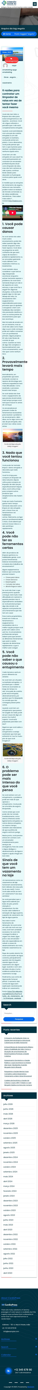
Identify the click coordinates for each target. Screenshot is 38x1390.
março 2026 (8, 1123)
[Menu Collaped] (35, 4)
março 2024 (8, 1186)
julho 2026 (8, 1104)
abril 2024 (7, 1181)
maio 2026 (8, 1114)
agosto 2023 (9, 1215)
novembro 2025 (10, 1133)
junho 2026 (8, 1109)
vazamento (7, 83)
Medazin (30, 1387)
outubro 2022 (9, 1244)
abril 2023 (7, 1229)
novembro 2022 (10, 1239)
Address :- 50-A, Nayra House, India (16, 1324)
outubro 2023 (9, 1210)
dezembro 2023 (10, 1200)
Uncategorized (12, 61)
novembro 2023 (10, 1205)
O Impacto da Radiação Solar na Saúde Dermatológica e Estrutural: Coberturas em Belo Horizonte (17, 1040)
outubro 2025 (9, 1138)
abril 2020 (7, 1273)
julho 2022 (8, 1258)
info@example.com (11, 1331)
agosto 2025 (9, 1147)
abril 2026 (7, 1118)
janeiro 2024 (9, 1196)
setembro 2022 (10, 1249)
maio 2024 (8, 1176)
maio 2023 (8, 1224)
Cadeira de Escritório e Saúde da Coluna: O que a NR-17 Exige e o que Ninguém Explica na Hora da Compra (18, 1082)
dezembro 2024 (10, 1157)
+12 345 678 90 (23, 1369)
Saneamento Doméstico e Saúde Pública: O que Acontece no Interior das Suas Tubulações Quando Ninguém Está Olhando (17, 1063)
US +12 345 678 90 (9, 1328)
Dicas (6, 77)
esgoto (13, 77)
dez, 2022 (6, 52)
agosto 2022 (9, 1253)
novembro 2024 (10, 1162)
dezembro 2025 (10, 1128)
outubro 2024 (9, 1167)
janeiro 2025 (9, 1152)
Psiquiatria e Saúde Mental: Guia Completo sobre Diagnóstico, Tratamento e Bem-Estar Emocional (18, 1073)
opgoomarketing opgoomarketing (9, 68)
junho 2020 (8, 1268)
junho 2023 (8, 1220)
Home (8, 34)
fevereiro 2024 (10, 1191)
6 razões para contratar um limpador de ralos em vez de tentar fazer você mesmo (12, 99)
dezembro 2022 (10, 1234)
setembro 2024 (10, 1171)
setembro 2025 (10, 1143)
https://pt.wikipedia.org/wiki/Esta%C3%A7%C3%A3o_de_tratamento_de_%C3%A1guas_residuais (12, 994)
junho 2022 (8, 1263)
